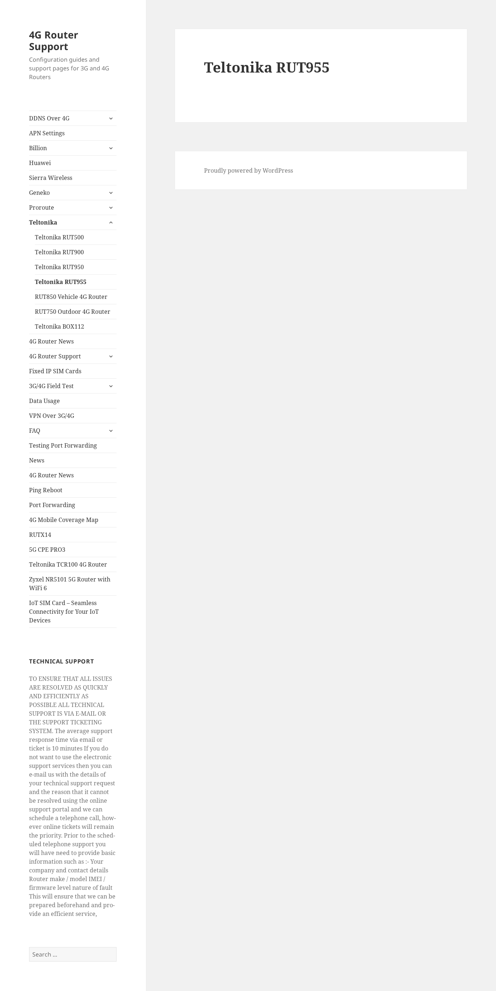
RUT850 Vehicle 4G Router (71, 297)
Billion (38, 148)
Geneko (39, 193)
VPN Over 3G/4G (51, 416)
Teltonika (43, 222)
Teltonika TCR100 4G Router (68, 564)
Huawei (40, 163)
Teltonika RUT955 (60, 282)
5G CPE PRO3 (47, 550)
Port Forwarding (52, 505)
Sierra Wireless (50, 178)
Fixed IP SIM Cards (55, 371)
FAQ (34, 431)
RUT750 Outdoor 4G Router (72, 312)
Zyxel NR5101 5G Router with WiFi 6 (69, 583)
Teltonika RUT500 (59, 237)
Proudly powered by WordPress (248, 170)
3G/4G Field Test (51, 386)
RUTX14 (40, 535)
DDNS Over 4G (49, 118)
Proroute (41, 207)
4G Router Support (53, 40)
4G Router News (51, 341)
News (36, 460)
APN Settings (47, 133)
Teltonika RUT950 (59, 267)
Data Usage (44, 401)
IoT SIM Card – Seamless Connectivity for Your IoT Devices (64, 611)
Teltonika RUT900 (59, 252)
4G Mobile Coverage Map (63, 520)
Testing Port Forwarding (63, 445)
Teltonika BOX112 (59, 326)
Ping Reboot (45, 490)
